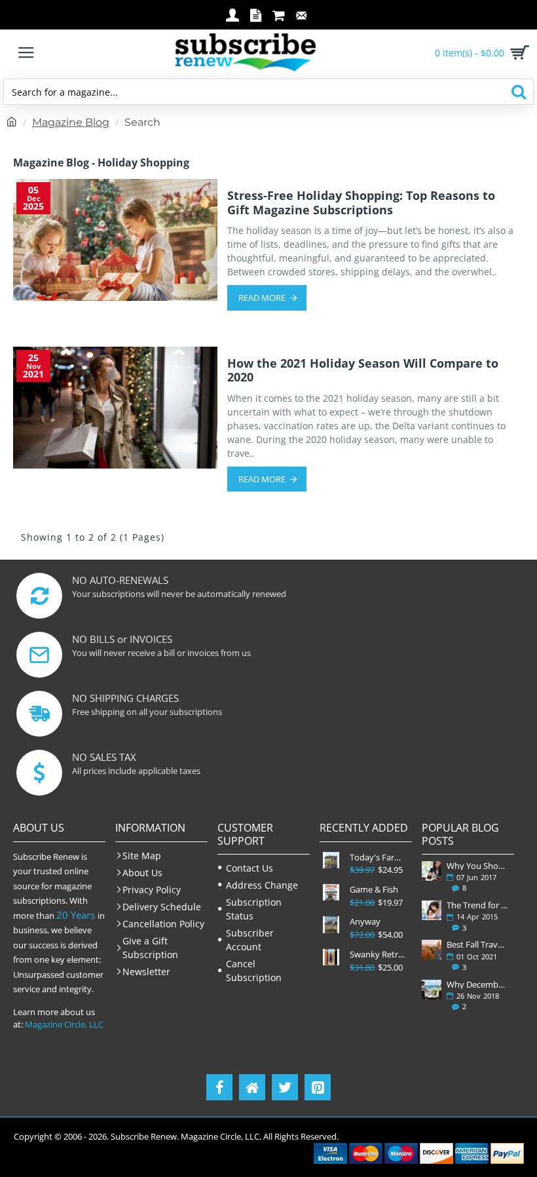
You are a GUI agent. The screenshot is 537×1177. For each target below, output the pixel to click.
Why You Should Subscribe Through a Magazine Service (478, 865)
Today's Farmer (379, 857)
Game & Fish (374, 889)
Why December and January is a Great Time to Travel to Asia (478, 984)
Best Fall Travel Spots (478, 944)
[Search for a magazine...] (518, 91)
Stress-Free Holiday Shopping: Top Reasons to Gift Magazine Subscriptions (361, 203)
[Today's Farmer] (331, 860)
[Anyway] (331, 924)
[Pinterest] (318, 1087)
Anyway (365, 921)
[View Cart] (517, 52)
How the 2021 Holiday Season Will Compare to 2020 (362, 371)
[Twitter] (285, 1087)
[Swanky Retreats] (331, 957)
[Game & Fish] (331, 892)
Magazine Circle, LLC (64, 1024)
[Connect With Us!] (252, 1087)
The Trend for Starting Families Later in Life (478, 905)
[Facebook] (219, 1087)
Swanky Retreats (379, 954)
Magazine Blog (70, 122)
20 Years (75, 914)
